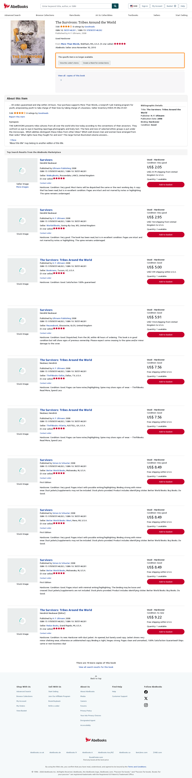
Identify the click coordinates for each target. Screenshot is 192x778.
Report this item (17, 116)
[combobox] (76, 6)
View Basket (21, 711)
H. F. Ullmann (59, 218)
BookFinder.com (96, 758)
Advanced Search (12, 15)
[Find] (115, 6)
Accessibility (85, 725)
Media (83, 696)
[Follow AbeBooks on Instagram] (146, 705)
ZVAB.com (157, 752)
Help (183, 6)
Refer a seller (53, 706)
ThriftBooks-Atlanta (56, 425)
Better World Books (55, 470)
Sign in (145, 6)
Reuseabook (52, 325)
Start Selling (182, 15)
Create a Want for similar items (96, 63)
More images (22, 186)
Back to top (96, 678)
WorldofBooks (53, 225)
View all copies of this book (71, 75)
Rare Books (75, 15)
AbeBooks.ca (124, 752)
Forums (83, 706)
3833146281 (70, 30)
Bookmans (51, 270)
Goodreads (90, 26)
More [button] (13, 140)
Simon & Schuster (61, 463)
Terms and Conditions (137, 767)
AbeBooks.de (55, 752)
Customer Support (119, 696)
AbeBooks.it (87, 752)
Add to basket (165, 184)
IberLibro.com (141, 752)
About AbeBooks (87, 691)
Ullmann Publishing (62, 168)
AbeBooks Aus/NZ (106, 752)
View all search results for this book (96, 667)
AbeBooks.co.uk (37, 752)
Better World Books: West (58, 520)
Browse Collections (45, 15)
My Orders (20, 706)
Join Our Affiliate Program (59, 696)
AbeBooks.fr (71, 752)
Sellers (157, 15)
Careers (83, 701)
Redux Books (52, 625)
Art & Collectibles (104, 15)
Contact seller (45, 183)
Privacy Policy (86, 711)
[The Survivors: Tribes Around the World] (27, 22)
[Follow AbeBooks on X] (146, 699)
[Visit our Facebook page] (146, 692)
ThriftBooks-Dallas (55, 375)
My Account (157, 6)
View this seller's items (69, 63)
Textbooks (133, 15)
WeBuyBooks (52, 175)
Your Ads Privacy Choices (90, 715)
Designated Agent (87, 720)
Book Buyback (54, 701)
